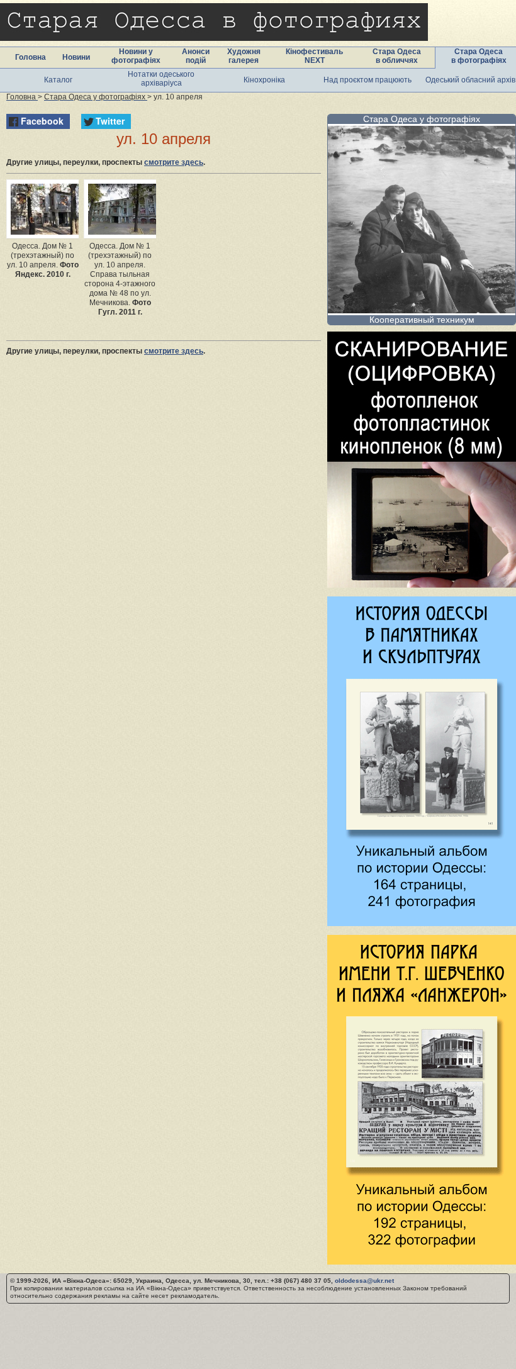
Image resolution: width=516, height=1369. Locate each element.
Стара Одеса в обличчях (397, 56)
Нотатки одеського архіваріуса (161, 78)
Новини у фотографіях (135, 56)
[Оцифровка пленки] (421, 584)
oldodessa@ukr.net (364, 1280)
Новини (76, 57)
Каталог (58, 79)
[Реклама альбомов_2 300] (421, 1261)
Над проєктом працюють (367, 79)
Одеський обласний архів (470, 79)
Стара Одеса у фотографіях (421, 119)
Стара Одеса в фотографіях (479, 56)
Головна (30, 57)
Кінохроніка (264, 79)
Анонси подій (196, 56)
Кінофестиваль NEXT (314, 56)
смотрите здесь (173, 162)
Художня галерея (244, 56)
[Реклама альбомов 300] (421, 922)
